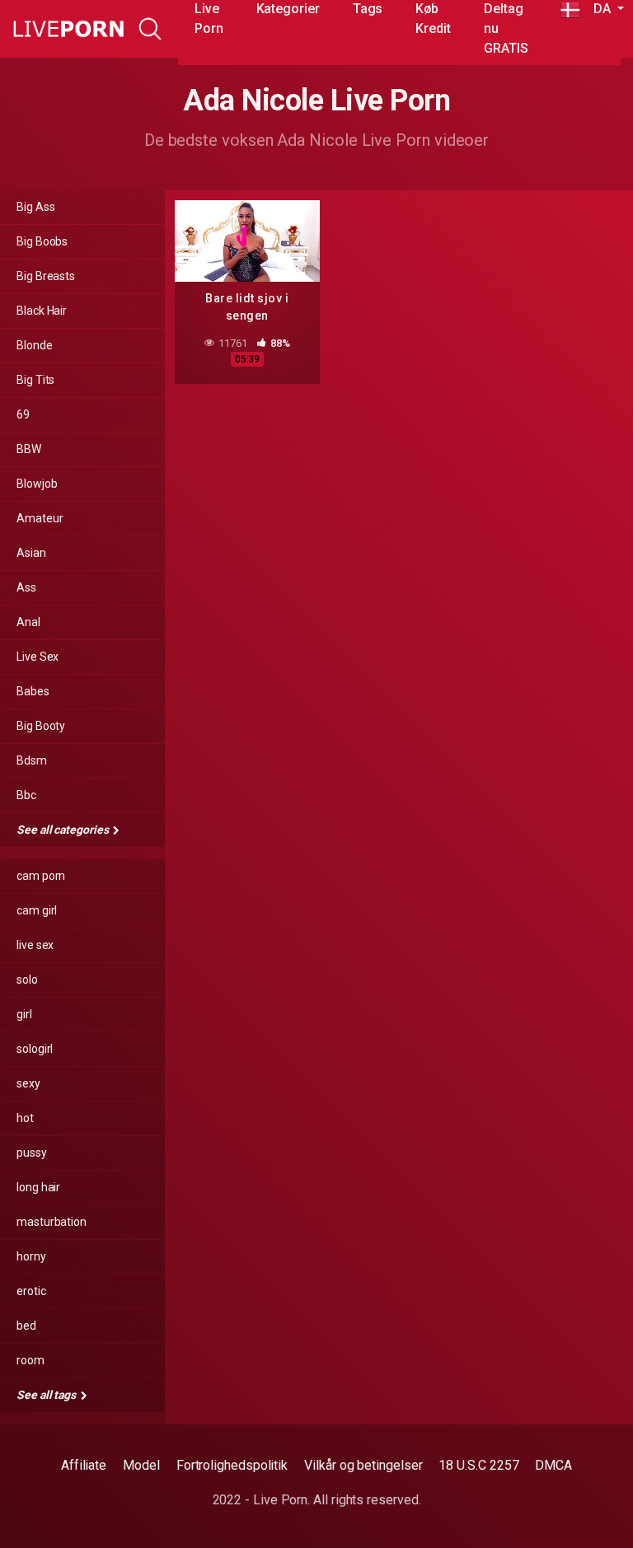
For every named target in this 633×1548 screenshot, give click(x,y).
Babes (32, 691)
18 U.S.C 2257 (478, 1465)
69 (23, 414)
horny (31, 1256)
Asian (31, 552)
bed (26, 1325)
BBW (28, 449)
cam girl (36, 910)
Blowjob (36, 483)
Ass (26, 587)
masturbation (51, 1221)
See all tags (47, 1394)
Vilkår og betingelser (363, 1465)
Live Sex (37, 656)
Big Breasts (45, 276)
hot (25, 1118)
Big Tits (35, 379)
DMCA (553, 1465)
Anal (28, 622)
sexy (28, 1083)
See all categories (63, 829)
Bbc (26, 795)
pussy (31, 1152)
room (30, 1360)
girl (24, 1014)
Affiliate (83, 1465)
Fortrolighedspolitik (232, 1465)
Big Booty (40, 725)
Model (141, 1465)
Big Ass (35, 206)
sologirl (34, 1048)
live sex (35, 945)
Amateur (39, 518)
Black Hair (41, 310)
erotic (31, 1291)
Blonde (34, 345)
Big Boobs (42, 241)
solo (27, 979)
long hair (38, 1187)
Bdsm (31, 760)
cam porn (40, 875)
